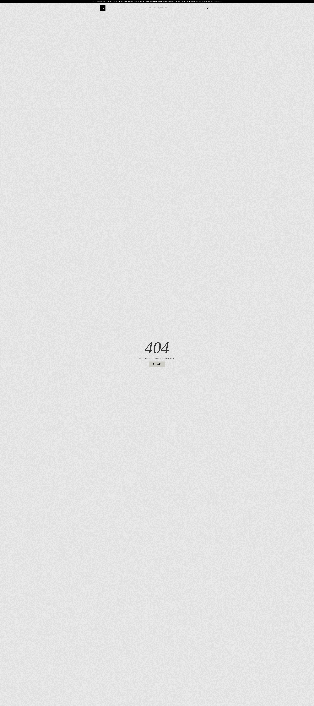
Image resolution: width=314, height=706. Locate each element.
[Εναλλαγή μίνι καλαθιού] (206, 7)
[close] (212, 8)
